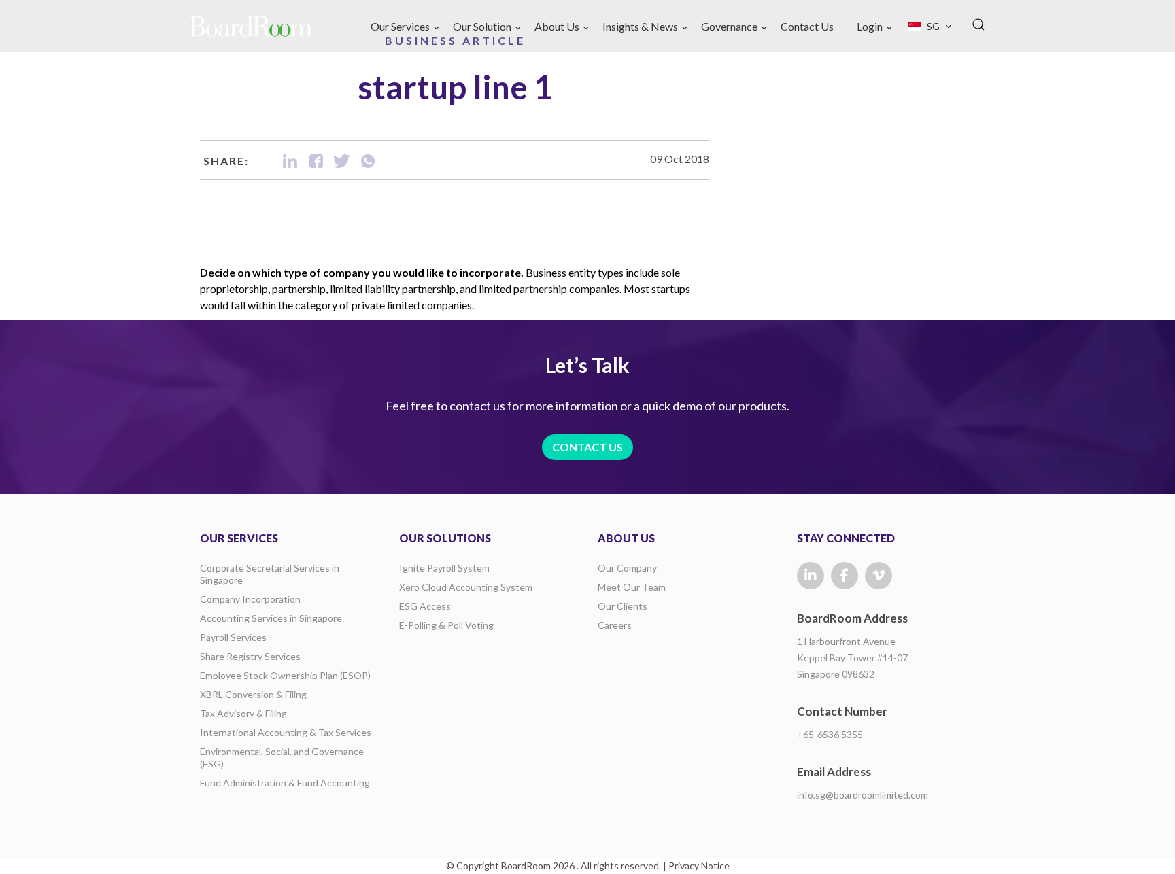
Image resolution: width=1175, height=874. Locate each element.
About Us (556, 26)
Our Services (400, 26)
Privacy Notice (699, 865)
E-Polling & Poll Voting (446, 625)
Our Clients (622, 606)
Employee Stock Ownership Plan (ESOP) (285, 675)
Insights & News (640, 26)
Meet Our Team (632, 587)
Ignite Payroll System (444, 568)
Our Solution (482, 26)
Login (870, 26)
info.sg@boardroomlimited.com (862, 795)
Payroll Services (233, 637)
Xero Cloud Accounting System (465, 587)
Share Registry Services (250, 656)
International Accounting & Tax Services (285, 732)
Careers (615, 625)
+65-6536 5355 (830, 734)
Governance (729, 26)
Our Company (627, 568)
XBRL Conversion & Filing (253, 694)
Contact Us (807, 26)
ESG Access (425, 606)
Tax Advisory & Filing (243, 713)
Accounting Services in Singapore (271, 618)
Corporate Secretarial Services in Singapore (269, 574)
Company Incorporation (250, 599)
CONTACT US (587, 446)
